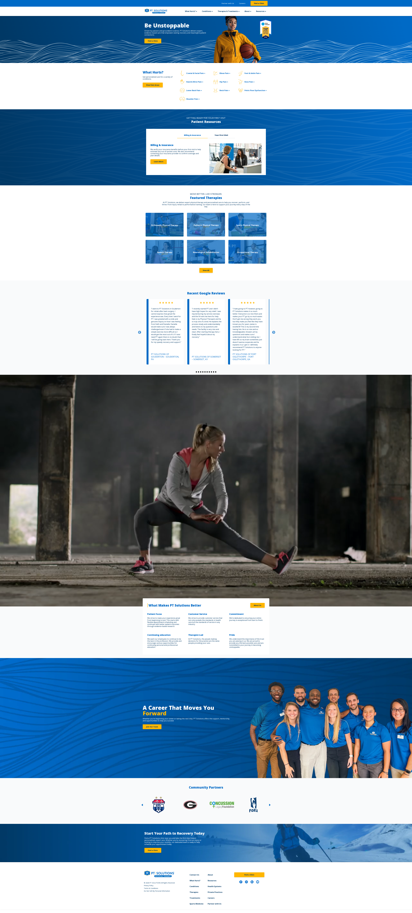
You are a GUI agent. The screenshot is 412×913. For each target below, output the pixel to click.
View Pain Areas (152, 85)
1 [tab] (196, 372)
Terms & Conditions (151, 888)
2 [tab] (198, 372)
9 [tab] (213, 372)
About (210, 875)
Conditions (194, 886)
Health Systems (214, 886)
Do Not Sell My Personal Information (157, 891)
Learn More (158, 162)
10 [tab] (216, 372)
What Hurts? (195, 880)
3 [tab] (201, 372)
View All (206, 270)
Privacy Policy (148, 885)
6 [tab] (207, 372)
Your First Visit (221, 135)
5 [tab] (205, 372)
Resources (212, 880)
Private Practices (215, 892)
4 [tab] (203, 372)
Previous (139, 332)
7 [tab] (209, 372)
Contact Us (194, 875)
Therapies (194, 892)
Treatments (195, 898)
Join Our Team (152, 727)
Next (273, 332)
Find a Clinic (259, 3)
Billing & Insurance (192, 135)
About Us (257, 605)
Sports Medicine (196, 904)
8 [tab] (211, 372)
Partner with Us (228, 3)
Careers (242, 3)
